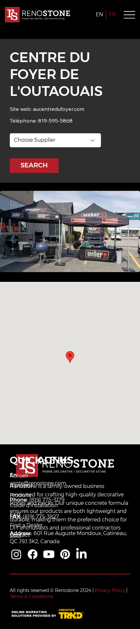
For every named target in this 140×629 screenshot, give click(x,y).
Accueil (19, 476)
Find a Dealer (26, 525)
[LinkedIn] (81, 554)
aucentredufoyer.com (58, 109)
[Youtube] (48, 554)
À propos (21, 485)
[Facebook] (32, 554)
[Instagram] (16, 554)
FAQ (15, 515)
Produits (20, 495)
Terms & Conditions (31, 596)
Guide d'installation (34, 505)
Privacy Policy (110, 590)
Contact (20, 535)
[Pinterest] (65, 554)
